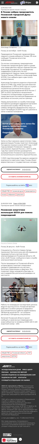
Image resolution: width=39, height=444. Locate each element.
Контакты (22, 377)
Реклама (5, 372)
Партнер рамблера (17, 434)
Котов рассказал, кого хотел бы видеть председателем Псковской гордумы (18, 126)
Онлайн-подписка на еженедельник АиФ (18, 375)
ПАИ (19, 47)
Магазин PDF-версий (18, 372)
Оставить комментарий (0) (20, 177)
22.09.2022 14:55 (6, 8)
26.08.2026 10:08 (6, 203)
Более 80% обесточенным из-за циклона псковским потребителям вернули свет (18, 289)
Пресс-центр (27, 369)
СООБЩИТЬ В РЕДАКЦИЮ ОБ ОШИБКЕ (16, 380)
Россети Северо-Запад (9, 243)
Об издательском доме (11, 369)
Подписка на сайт (9, 377)
